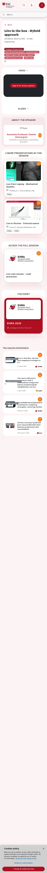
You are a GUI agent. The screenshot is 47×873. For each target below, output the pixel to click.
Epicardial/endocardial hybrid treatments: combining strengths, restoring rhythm (29, 404)
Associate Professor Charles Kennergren (21, 135)
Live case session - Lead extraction (18, 275)
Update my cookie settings (23, 863)
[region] (23, 859)
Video (9, 194)
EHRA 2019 (14, 323)
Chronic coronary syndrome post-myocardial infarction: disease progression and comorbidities (29, 425)
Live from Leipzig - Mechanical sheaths (22, 185)
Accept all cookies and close (24, 869)
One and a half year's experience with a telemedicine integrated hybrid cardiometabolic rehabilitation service (27, 382)
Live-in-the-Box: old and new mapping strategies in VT (29, 360)
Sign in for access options (23, 86)
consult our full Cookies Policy (25, 858)
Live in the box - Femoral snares (22, 223)
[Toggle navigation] (42, 5)
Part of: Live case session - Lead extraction (21, 52)
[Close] (43, 848)
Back (10, 25)
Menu (9, 14)
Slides (9, 231)
